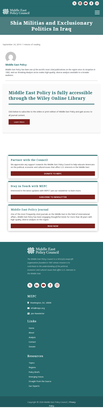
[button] (53, 173)
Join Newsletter (38, 313)
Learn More (19, 122)
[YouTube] (86, 3)
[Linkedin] (80, 3)
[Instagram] (97, 3)
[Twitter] (74, 3)
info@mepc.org (38, 308)
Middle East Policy (16, 64)
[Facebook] (91, 3)
